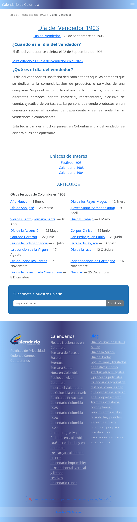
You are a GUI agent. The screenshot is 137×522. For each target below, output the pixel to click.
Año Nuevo (18, 201)
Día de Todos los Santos (28, 261)
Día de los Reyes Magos (89, 201)
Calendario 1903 (71, 167)
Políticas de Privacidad (27, 350)
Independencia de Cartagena (93, 261)
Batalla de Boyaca (84, 243)
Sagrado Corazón (23, 237)
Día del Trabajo (82, 219)
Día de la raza (81, 249)
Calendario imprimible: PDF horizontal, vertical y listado (68, 467)
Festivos (56, 477)
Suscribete (114, 303)
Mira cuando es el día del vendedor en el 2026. (47, 61)
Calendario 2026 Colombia (68, 512)
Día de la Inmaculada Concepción (36, 272)
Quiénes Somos (22, 355)
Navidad (77, 272)
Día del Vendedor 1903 (68, 28)
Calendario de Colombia (20, 4)
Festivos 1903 (71, 162)
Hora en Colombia (64, 372)
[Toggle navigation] (132, 4)
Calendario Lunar (63, 482)
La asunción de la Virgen (29, 249)
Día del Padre (101, 357)
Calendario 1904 (71, 172)
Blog (95, 336)
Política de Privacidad (66, 397)
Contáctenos (20, 360)
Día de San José (22, 208)
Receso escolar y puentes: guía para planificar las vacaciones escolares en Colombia (107, 432)
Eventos (56, 362)
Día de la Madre (103, 352)
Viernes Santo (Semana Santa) (33, 219)
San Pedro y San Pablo (88, 237)
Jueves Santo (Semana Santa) (93, 208)
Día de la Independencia (29, 243)
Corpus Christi (82, 230)
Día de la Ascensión (25, 230)
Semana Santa (61, 367)
